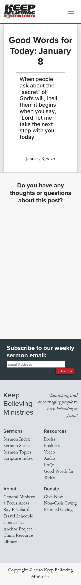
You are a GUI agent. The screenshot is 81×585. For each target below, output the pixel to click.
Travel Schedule (18, 516)
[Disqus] (40, 267)
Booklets (52, 445)
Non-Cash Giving (60, 503)
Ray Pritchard (16, 509)
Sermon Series (16, 445)
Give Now (53, 496)
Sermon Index (16, 439)
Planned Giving (58, 509)
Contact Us (13, 522)
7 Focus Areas (16, 503)
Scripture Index (18, 458)
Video (49, 452)
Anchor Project (17, 529)
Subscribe (64, 371)
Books (49, 439)
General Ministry (19, 496)
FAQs (49, 464)
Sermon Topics (17, 452)
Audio (49, 458)
